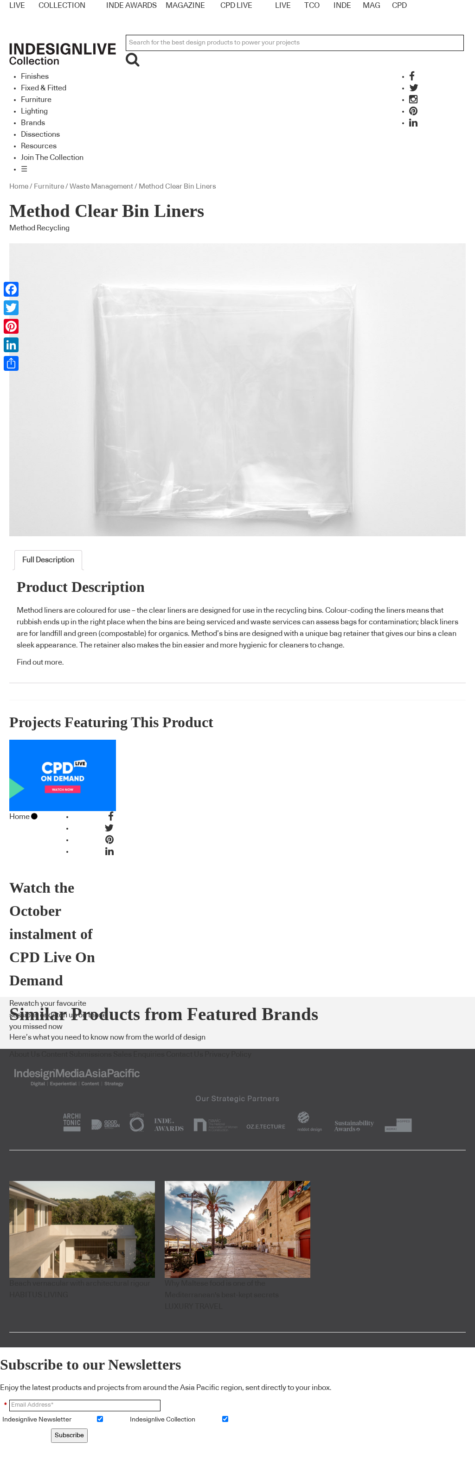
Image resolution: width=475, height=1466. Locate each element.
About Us (24, 1054)
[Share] (11, 363)
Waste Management (101, 186)
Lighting (34, 111)
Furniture (36, 99)
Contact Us (184, 1054)
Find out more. (40, 662)
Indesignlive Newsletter (36, 1419)
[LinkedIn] (11, 345)
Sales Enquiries (139, 1054)
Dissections (40, 134)
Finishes (35, 76)
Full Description (48, 560)
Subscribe (69, 1435)
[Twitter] (11, 307)
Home (18, 186)
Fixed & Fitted (43, 88)
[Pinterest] (11, 326)
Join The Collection (52, 157)
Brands (33, 123)
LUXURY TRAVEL (194, 1306)
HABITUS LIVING (38, 1295)
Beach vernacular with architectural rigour (79, 1283)
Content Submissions (76, 1054)
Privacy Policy (228, 1054)
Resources (39, 146)
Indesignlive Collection (162, 1419)
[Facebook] (11, 289)
